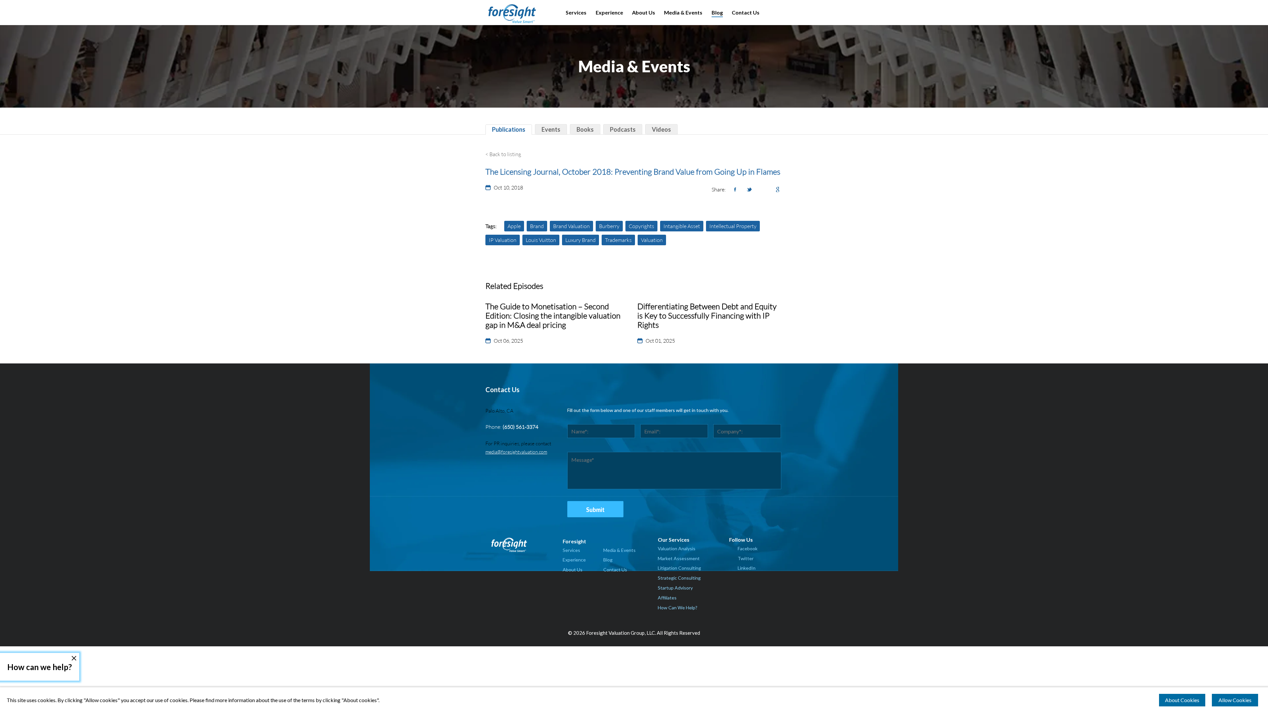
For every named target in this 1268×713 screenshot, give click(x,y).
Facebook (747, 548)
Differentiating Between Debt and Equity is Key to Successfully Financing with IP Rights (707, 315)
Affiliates (667, 597)
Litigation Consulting (679, 568)
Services (576, 12)
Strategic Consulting (679, 578)
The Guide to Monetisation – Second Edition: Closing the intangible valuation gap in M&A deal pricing (552, 315)
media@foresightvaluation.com (516, 452)
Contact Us (745, 12)
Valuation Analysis (676, 548)
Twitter (746, 558)
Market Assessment (679, 558)
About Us (643, 12)
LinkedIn (747, 568)
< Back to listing (503, 154)
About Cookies (1182, 700)
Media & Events (683, 12)
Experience (609, 12)
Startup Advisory (675, 588)
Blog (717, 12)
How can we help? (39, 667)
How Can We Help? (677, 607)
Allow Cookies (1234, 700)
